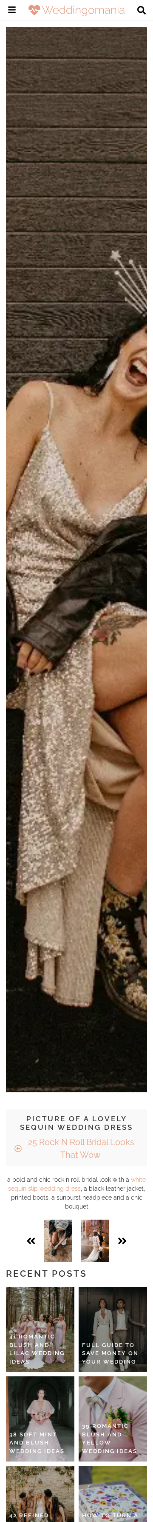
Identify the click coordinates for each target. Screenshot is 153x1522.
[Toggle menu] (12, 11)
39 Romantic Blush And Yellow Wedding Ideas (109, 1438)
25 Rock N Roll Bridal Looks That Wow (80, 1148)
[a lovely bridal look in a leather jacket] (58, 1241)
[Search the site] (141, 11)
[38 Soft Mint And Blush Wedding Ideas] (40, 1419)
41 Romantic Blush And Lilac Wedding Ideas (37, 1349)
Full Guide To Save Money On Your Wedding (110, 1353)
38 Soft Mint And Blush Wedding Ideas (37, 1442)
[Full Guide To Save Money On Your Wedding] (113, 1329)
